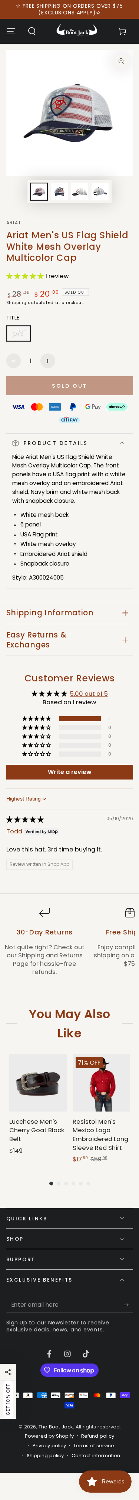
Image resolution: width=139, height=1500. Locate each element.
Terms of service (93, 1445)
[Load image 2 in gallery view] (59, 192)
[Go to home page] (77, 31)
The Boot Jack (56, 1426)
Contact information (96, 1455)
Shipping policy (45, 1455)
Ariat (13, 223)
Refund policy (97, 1436)
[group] (38, 1109)
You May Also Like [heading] (69, 1023)
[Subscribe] (128, 1305)
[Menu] (10, 31)
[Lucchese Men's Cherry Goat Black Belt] (38, 1083)
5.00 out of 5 (89, 693)
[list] (69, 946)
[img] (25, 819)
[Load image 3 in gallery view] (80, 192)
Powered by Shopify (49, 1436)
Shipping (16, 302)
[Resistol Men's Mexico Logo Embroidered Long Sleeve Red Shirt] (101, 1083)
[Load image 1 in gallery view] (39, 192)
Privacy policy (49, 1445)
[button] (31, 31)
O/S (21, 336)
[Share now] (8, 1372)
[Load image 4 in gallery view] (100, 192)
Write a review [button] (70, 772)
